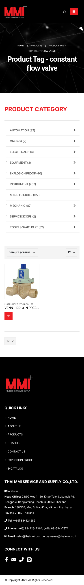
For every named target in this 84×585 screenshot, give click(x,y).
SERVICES (14, 443)
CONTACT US (16, 451)
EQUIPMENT (20, 162)
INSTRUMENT (11, 304)
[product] (22, 281)
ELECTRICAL (22, 152)
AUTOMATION (22, 130)
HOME (12, 417)
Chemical (18, 141)
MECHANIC (21, 205)
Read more (8, 316)
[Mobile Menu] (74, 11)
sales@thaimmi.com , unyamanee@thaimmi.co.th (46, 536)
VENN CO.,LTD (26, 304)
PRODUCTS (15, 434)
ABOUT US (15, 426)
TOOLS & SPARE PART (27, 227)
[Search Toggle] (65, 12)
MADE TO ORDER (25, 195)
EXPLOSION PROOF (26, 173)
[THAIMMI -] (15, 11)
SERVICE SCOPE (23, 216)
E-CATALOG (15, 468)
